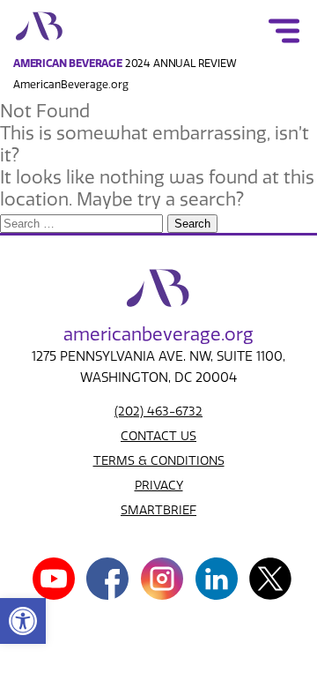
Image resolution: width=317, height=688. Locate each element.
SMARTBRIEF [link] (158, 510)
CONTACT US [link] (158, 436)
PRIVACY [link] (159, 485)
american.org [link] (158, 334)
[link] (23, 621)
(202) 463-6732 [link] (158, 411)
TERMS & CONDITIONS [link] (159, 460)
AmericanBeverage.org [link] (71, 85)
